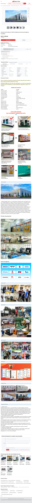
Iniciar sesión (2, 58)
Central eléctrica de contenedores (4, 481)
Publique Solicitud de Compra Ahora (24, 449)
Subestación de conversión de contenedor (20, 483)
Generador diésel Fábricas (19, 490)
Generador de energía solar (12, 492)
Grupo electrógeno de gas (19, 481)
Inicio (1, 5)
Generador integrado (26, 481)
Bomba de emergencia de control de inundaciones (14, 483)
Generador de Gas (21, 5)
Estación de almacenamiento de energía (12, 480)
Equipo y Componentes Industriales (6, 5)
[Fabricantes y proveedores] (16, 1)
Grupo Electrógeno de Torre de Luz (4, 483)
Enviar (8, 449)
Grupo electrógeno (20, 492)
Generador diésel (18, 480)
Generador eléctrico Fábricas (4, 490)
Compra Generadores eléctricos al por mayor (6, 494)
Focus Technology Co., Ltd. (14, 498)
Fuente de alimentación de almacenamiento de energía (4, 480)
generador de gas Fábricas (4, 492)
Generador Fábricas (12, 490)
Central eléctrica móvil (11, 481)
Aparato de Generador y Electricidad (15, 5)
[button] (28, 64)
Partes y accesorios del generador (27, 483)
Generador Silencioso (26, 480)
